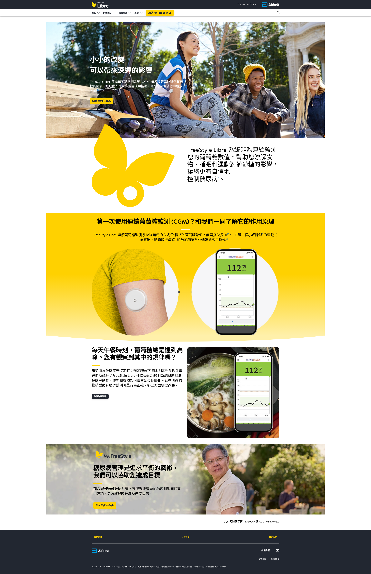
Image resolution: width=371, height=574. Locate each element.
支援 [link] (136, 13)
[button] (278, 12)
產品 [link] (94, 13)
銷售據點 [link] (107, 13)
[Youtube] (277, 550)
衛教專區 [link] (123, 13)
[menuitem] (96, 12)
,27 (100, 90)
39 (98, 90)
